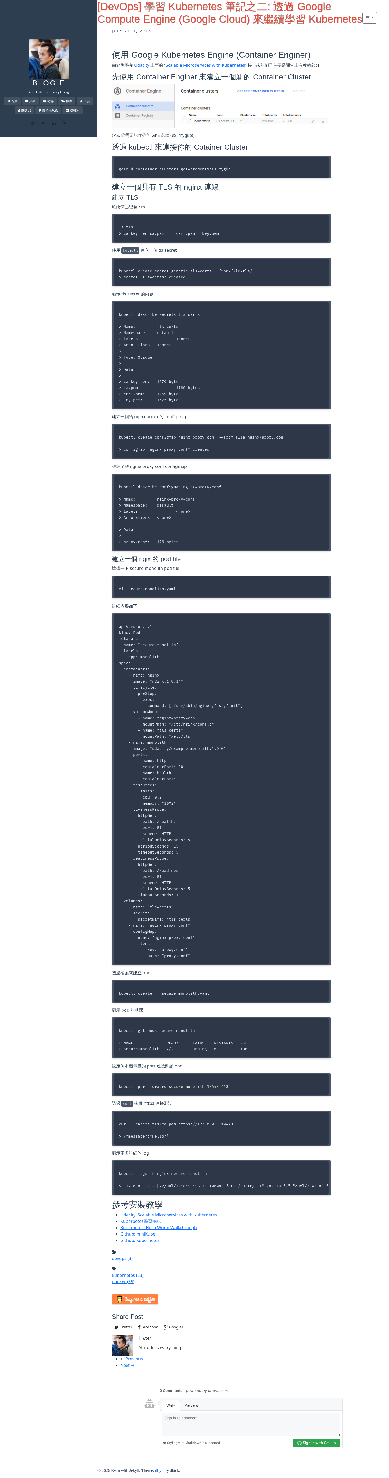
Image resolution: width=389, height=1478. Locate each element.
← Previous (131, 1359)
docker (123, 1282)
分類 (32, 101)
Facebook (149, 1327)
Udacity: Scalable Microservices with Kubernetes (168, 1215)
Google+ (176, 1327)
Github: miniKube (137, 1234)
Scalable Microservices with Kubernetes (205, 65)
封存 (50, 101)
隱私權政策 (50, 110)
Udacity (141, 65)
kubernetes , (129, 1275)
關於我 (26, 110)
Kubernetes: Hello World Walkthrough (158, 1228)
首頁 (14, 101)
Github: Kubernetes (140, 1240)
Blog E (48, 83)
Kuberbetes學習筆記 (140, 1221)
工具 (87, 101)
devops (122, 1258)
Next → (127, 1365)
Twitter (125, 1327)
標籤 (69, 101)
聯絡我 (74, 110)
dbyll (159, 1470)
